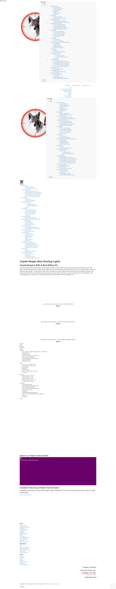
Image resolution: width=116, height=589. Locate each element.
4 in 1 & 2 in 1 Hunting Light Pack (61, 66)
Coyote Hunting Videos (66, 89)
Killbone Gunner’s (57, 12)
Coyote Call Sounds (58, 74)
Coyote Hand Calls (61, 55)
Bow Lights (53, 15)
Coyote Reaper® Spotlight (59, 24)
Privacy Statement (67, 95)
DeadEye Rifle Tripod (58, 69)
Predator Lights (54, 6)
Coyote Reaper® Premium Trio (60, 61)
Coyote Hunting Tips (67, 90)
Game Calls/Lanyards (24, 537)
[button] (43, 2)
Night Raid (56, 14)
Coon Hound (56, 37)
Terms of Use (57, 584)
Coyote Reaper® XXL (58, 8)
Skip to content (3, 0)
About (44, 79)
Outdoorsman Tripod (55, 67)
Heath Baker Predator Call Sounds (61, 78)
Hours (21, 559)
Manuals (21, 560)
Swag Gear (53, 49)
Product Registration (24, 564)
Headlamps (53, 30)
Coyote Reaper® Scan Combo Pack (61, 63)
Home (44, 3)
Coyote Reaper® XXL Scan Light (61, 27)
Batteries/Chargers (58, 46)
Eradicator (56, 11)
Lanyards (56, 58)
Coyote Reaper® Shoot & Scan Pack (61, 65)
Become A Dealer (76, 85)
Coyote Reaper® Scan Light (60, 26)
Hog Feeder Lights (55, 70)
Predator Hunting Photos (25, 549)
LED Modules (22, 536)
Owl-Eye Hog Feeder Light (59, 71)
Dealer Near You (85, 85)
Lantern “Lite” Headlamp (30, 212)
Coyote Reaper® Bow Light (59, 18)
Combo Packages (55, 59)
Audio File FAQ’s (67, 91)
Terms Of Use (68, 97)
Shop (44, 4)
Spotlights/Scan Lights (24, 527)
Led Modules (56, 43)
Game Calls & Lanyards (56, 53)
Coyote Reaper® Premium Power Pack (62, 62)
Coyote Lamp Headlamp (59, 35)
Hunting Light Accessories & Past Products (60, 42)
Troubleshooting (23, 562)
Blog (70, 87)
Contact (44, 81)
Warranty (69, 94)
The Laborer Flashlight (59, 41)
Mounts (21, 535)
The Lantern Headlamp (59, 31)
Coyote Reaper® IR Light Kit (60, 20)
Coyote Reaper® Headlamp (60, 33)
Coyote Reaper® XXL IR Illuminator (61, 22)
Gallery (69, 93)
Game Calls (56, 54)
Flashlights (53, 38)
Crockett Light (57, 39)
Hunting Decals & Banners (59, 51)
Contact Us (22, 558)
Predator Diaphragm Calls (62, 57)
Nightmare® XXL (57, 10)
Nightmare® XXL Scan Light (60, 29)
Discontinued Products (58, 47)
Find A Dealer (23, 551)
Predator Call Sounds (55, 73)
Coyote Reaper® (57, 7)
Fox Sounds (56, 75)
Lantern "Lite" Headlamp (59, 34)
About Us (22, 556)
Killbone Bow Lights (58, 16)
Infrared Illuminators (55, 19)
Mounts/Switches (57, 45)
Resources (68, 85)
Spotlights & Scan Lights (56, 23)
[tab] (58, 343)
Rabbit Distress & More (59, 77)
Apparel (55, 50)
